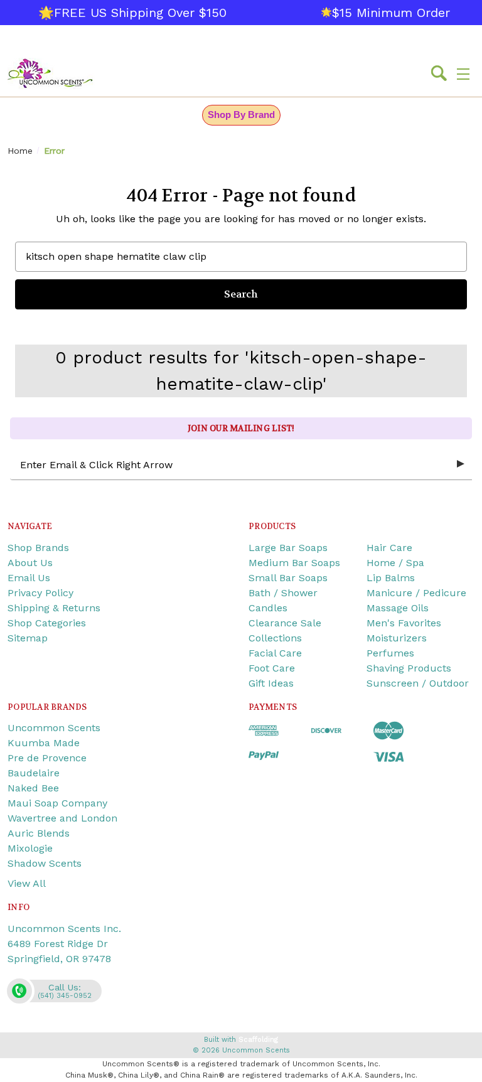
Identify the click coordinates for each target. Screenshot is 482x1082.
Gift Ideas (271, 683)
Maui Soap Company (57, 803)
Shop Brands (38, 548)
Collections (275, 638)
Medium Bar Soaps (294, 563)
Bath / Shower (283, 593)
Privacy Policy (40, 593)
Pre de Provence (47, 758)
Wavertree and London (62, 818)
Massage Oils (398, 608)
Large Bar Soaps (288, 548)
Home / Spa (395, 563)
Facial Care (275, 653)
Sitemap (28, 638)
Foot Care (272, 668)
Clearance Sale (285, 623)
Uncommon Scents (54, 728)
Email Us (29, 578)
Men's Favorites (404, 623)
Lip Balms (391, 578)
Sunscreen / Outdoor (418, 683)
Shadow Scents (45, 863)
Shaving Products (409, 668)
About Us (30, 563)
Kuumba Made (44, 743)
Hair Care (389, 548)
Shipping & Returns (54, 608)
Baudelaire (34, 773)
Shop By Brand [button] (241, 114)
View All (27, 883)
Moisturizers (397, 638)
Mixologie (30, 848)
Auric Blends (39, 833)
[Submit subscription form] (460, 464)
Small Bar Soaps (288, 578)
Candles (268, 608)
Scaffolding (258, 1040)
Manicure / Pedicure (416, 593)
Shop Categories (47, 623)
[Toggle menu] (463, 73)
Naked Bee (33, 788)
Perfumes (390, 653)
